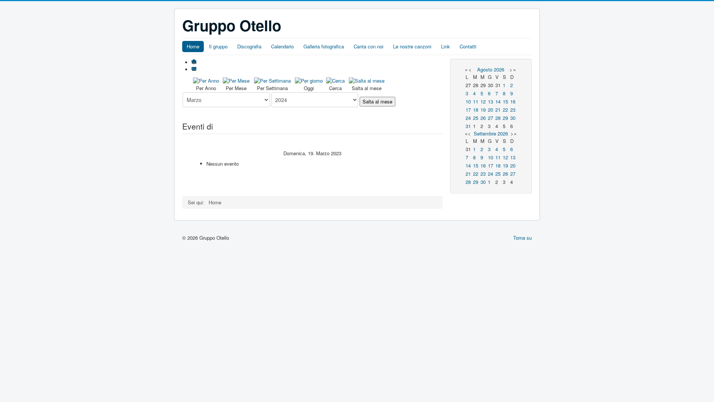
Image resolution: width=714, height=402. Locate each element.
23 (512, 109)
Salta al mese (377, 101)
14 (498, 101)
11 (475, 101)
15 (505, 101)
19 (483, 109)
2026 (499, 69)
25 (475, 117)
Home (193, 46)
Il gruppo (218, 46)
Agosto (484, 69)
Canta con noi (368, 46)
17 (468, 109)
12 (483, 101)
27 (490, 117)
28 (498, 117)
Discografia (249, 46)
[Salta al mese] (367, 79)
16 (512, 101)
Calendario (282, 46)
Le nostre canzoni (412, 46)
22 (505, 109)
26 (483, 117)
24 (468, 117)
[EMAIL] (195, 69)
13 (490, 101)
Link (445, 46)
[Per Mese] (236, 79)
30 (512, 117)
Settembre (485, 133)
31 (468, 126)
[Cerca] (335, 79)
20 (490, 109)
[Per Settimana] (272, 79)
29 (505, 117)
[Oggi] (309, 79)
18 (475, 109)
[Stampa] (195, 62)
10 (468, 101)
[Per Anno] (206, 79)
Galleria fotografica (323, 46)
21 (498, 109)
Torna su (522, 237)
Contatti (468, 46)
